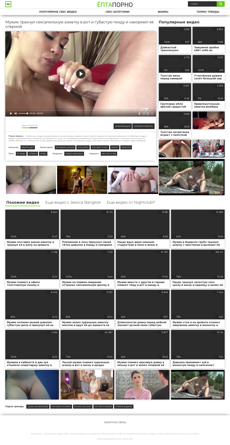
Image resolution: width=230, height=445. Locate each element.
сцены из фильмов (38, 406)
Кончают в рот (100, 147)
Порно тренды (208, 11)
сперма (33, 154)
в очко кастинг (82, 406)
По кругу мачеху (103, 406)
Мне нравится (10, 126)
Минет (114, 147)
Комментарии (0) (143, 126)
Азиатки (126, 147)
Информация (122, 126)
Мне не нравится (17, 126)
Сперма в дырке (123, 406)
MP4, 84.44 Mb (109, 154)
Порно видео (10, 12)
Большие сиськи (65, 147)
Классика (83, 147)
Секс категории (117, 11)
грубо (43, 154)
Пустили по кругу (61, 406)
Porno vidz (128, 439)
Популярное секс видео (58, 11)
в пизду (21, 154)
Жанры (163, 11)
